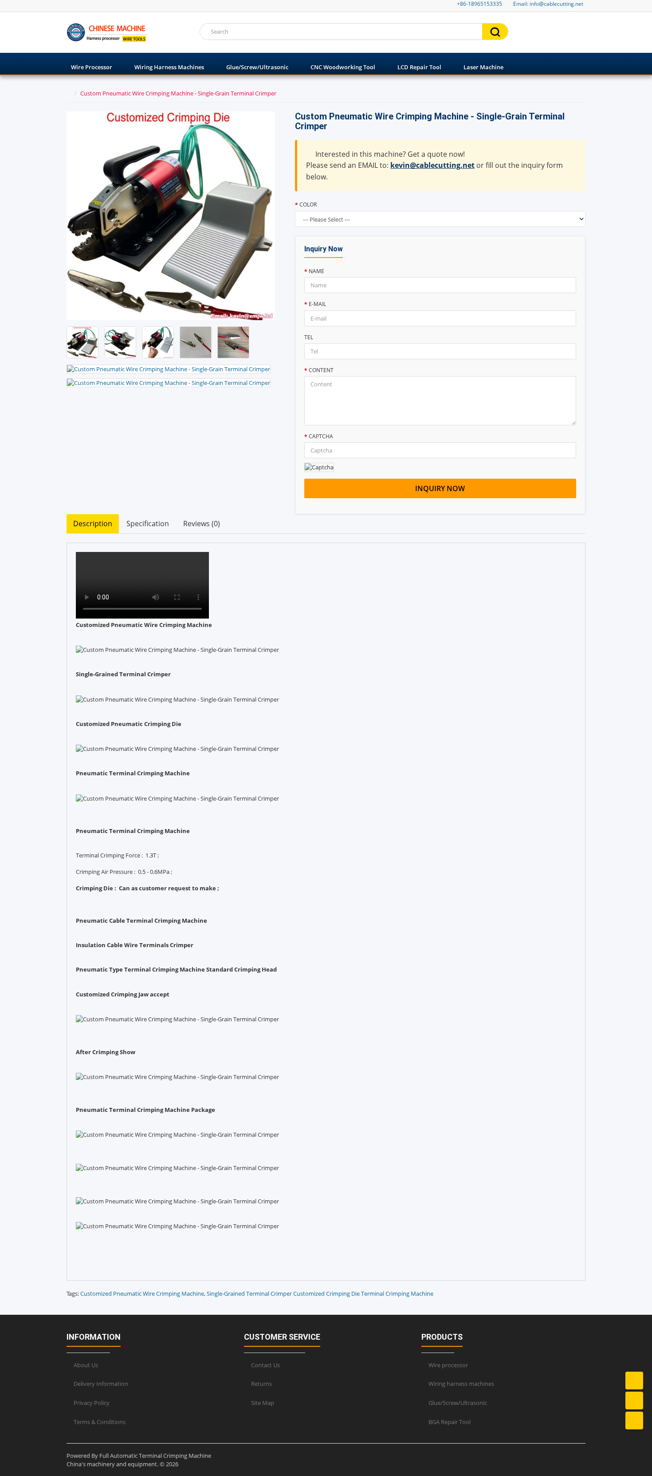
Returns (261, 1384)
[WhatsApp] (634, 1400)
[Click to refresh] (319, 467)
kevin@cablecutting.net (432, 165)
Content (321, 370)
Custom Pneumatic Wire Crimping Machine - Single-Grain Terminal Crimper (178, 93)
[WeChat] (634, 1420)
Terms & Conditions (100, 1422)
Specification (147, 523)
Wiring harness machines (169, 67)
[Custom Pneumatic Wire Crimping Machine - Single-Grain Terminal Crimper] (82, 342)
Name (316, 271)
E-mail (317, 304)
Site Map (262, 1403)
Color (308, 204)
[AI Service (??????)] (634, 1380)
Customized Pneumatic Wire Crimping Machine (142, 1293)
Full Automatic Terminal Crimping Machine (155, 1456)
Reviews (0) (201, 523)
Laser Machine (483, 67)
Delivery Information (101, 1384)
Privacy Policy (92, 1403)
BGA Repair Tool (449, 1422)
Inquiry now (440, 488)
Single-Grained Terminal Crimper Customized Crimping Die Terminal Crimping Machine (320, 1293)
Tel (308, 337)
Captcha (321, 436)
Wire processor (91, 67)
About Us (86, 1365)
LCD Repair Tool (419, 67)
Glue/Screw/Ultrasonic (257, 67)
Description (92, 523)
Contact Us (265, 1365)
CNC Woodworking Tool (342, 67)
